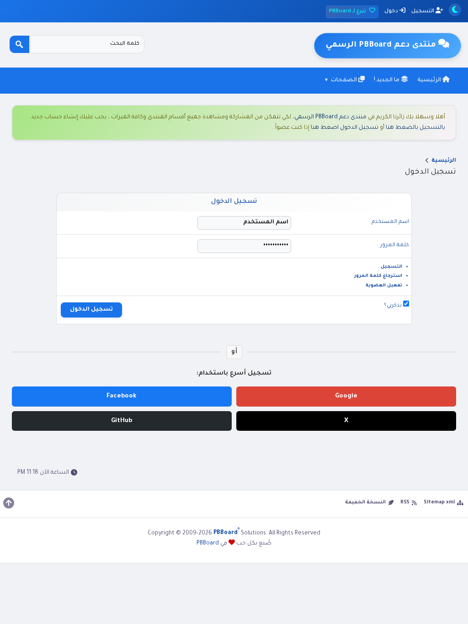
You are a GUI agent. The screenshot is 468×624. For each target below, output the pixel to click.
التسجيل (423, 12)
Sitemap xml (439, 502)
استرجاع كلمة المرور (378, 276)
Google (346, 396)
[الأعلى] (8, 502)
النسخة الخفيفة (365, 502)
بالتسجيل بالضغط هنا (415, 128)
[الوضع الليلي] (455, 10)
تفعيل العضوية (384, 285)
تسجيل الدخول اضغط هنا (344, 128)
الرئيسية (429, 80)
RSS (405, 502)
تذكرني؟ (393, 306)
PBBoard (208, 543)
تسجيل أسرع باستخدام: (234, 373)
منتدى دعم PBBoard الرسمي (330, 117)
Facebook (121, 396)
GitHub (121, 421)
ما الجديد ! (387, 80)
